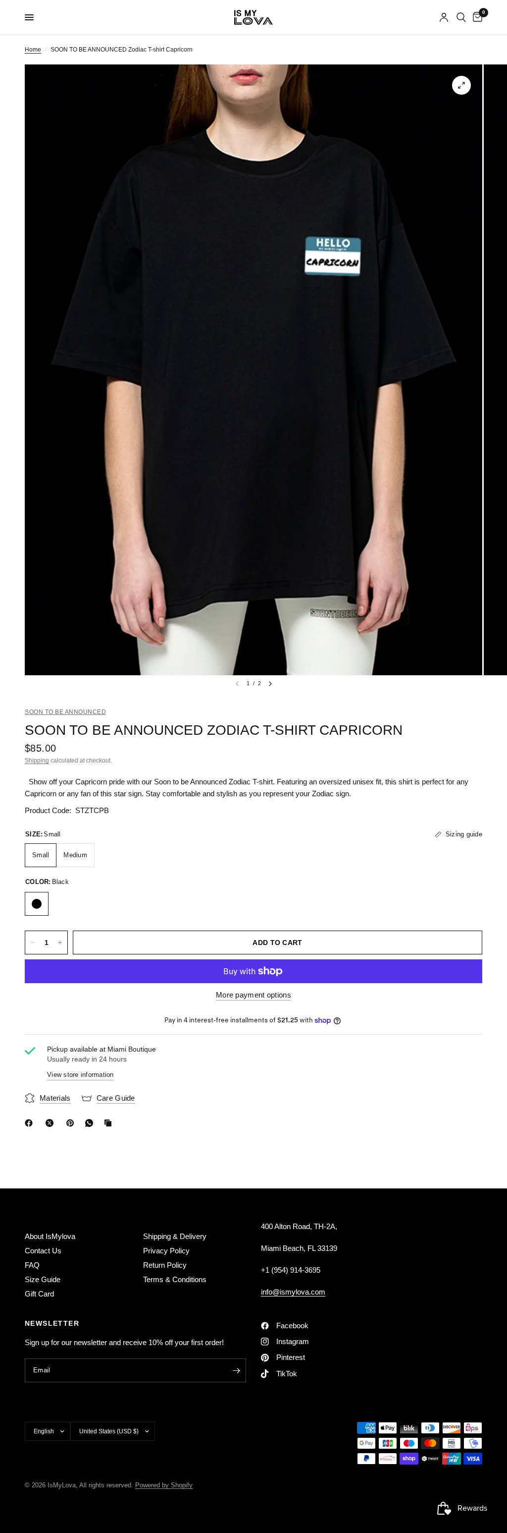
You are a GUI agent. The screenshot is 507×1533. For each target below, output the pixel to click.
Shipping (37, 760)
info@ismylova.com (293, 1292)
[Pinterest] (72, 1123)
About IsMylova (50, 1236)
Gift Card (39, 1294)
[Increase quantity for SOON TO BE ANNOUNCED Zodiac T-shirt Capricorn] (59, 942)
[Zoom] (461, 85)
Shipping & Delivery (174, 1236)
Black (37, 904)
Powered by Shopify (164, 1485)
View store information (80, 1074)
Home (33, 49)
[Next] (270, 683)
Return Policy (165, 1265)
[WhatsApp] (91, 1123)
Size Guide (42, 1279)
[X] (51, 1123)
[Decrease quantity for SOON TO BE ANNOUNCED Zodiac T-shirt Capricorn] (32, 942)
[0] (475, 17)
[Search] (461, 17)
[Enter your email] (236, 1370)
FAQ (32, 1265)
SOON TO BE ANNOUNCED (65, 711)
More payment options (253, 995)
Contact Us (43, 1250)
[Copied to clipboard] (110, 1123)
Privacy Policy (166, 1250)
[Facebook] (31, 1123)
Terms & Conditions (174, 1279)
